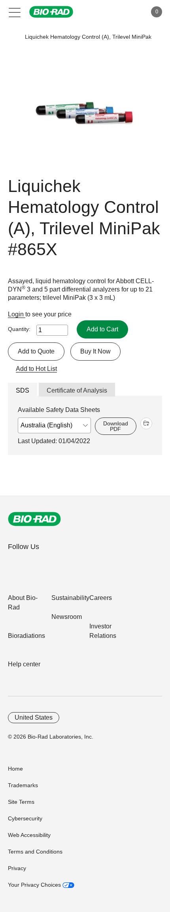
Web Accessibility (29, 835)
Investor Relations (102, 631)
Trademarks (23, 785)
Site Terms (21, 802)
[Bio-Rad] (34, 519)
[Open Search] (113, 12)
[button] (13, 37)
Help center (24, 664)
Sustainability (70, 597)
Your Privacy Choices (35, 885)
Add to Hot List (36, 368)
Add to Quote (36, 351)
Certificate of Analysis (77, 390)
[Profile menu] (130, 12)
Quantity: (19, 329)
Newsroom (66, 616)
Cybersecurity (25, 818)
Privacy (17, 868)
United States (34, 717)
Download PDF (115, 426)
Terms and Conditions (35, 851)
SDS (22, 390)
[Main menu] (15, 11)
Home (15, 768)
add (146, 423)
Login (16, 314)
